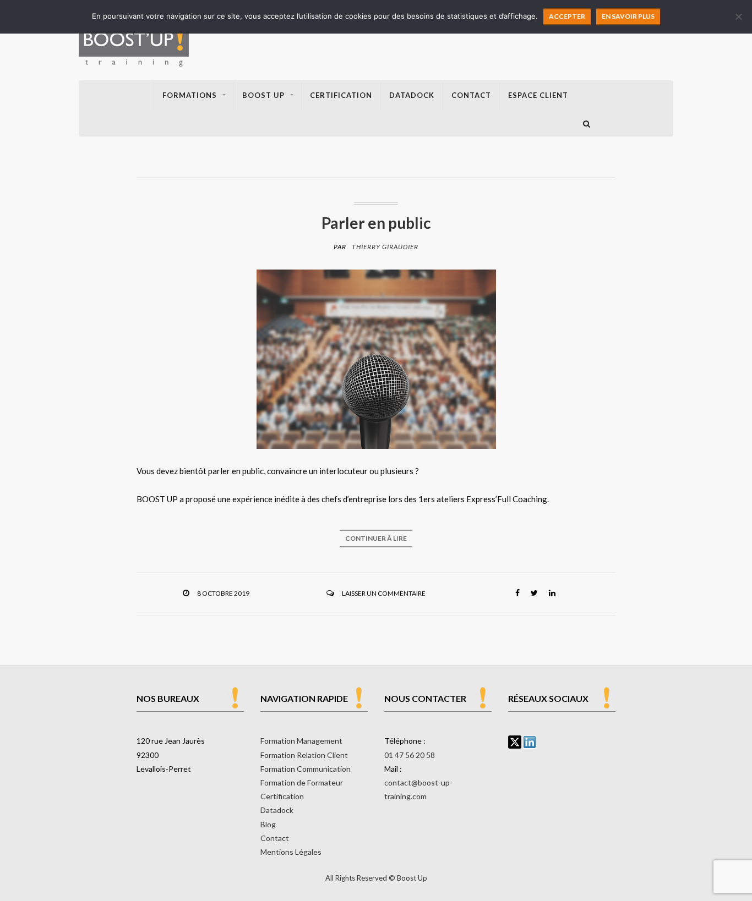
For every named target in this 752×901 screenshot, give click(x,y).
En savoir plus (628, 16)
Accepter (567, 16)
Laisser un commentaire (384, 593)
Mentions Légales (290, 851)
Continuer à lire (376, 538)
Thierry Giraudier (385, 247)
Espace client (538, 95)
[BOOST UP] (134, 43)
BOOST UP (263, 95)
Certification (341, 95)
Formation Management (301, 740)
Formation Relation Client (304, 755)
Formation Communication (305, 768)
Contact (471, 95)
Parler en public (376, 222)
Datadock (411, 95)
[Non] (738, 16)
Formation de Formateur (301, 782)
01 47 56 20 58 (409, 755)
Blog (268, 824)
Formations (189, 95)
